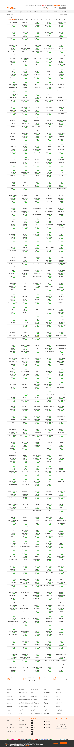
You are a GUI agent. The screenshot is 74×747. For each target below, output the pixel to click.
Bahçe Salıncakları (46, 703)
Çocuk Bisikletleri (9, 695)
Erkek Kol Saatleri (9, 709)
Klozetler (45, 695)
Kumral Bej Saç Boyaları (34, 709)
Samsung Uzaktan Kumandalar (23, 702)
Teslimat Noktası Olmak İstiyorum (23, 727)
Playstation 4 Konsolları (10, 699)
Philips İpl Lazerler (21, 689)
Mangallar (45, 710)
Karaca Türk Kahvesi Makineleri (23, 706)
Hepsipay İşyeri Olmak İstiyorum (23, 723)
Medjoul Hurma (33, 693)
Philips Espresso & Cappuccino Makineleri (24, 699)
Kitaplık (45, 706)
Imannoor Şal (21, 695)
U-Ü (54, 19)
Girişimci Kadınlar (44, 5)
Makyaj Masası (46, 693)
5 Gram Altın (45, 696)
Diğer (64, 19)
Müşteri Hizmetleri (50, 5)
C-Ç (27, 19)
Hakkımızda (8, 720)
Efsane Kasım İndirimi (58, 692)
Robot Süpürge (9, 700)
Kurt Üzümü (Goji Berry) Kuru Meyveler (36, 713)
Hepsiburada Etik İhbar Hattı (61, 730)
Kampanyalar (39, 5)
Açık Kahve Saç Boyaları (34, 700)
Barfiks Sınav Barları (46, 709)
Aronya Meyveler (33, 695)
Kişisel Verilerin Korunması (10, 727)
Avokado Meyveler (33, 692)
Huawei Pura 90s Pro (58, 696)
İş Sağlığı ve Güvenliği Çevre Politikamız (12, 731)
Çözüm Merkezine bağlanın (61, 720)
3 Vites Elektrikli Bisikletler (34, 706)
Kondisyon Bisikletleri (46, 713)
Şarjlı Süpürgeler (46, 702)
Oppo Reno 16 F (58, 706)
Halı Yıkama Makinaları (47, 692)
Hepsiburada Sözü (58, 686)
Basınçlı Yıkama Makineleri (47, 688)
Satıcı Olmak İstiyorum (22, 721)
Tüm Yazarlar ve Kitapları (59, 688)
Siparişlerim (26, 5)
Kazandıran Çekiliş (58, 699)
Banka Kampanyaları (22, 730)
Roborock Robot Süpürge (22, 688)
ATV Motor (8, 693)
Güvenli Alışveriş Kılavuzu (10, 730)
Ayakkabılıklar (45, 699)
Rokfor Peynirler (33, 710)
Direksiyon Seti (9, 713)
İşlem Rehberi (21, 731)
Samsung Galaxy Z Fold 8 (59, 707)
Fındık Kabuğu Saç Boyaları (35, 703)
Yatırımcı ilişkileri (9, 723)
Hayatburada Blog (21, 720)
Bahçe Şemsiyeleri (46, 707)
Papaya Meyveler (33, 702)
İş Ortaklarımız (9, 721)
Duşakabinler (8, 707)
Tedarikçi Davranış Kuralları (22, 724)
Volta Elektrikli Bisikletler (22, 693)
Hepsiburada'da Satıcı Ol (64, 5)
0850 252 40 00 (61, 726)
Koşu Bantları (8, 710)
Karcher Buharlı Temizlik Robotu (23, 709)
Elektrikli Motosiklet (9, 686)
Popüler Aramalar (58, 689)
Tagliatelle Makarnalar (34, 696)
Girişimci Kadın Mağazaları (19, 19)
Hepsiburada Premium (57, 5)
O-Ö (44, 19)
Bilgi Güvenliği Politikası (10, 728)
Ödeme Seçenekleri (21, 728)
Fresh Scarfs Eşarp (21, 686)
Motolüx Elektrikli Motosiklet (23, 700)
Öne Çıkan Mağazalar (11, 19)
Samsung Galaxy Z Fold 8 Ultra (60, 709)
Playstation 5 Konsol (9, 689)
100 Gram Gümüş (9, 703)
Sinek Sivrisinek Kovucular (10, 702)
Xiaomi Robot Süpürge (22, 707)
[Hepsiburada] (11, 7)
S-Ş (51, 19)
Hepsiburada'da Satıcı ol (63, 14)
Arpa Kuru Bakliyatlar (34, 699)
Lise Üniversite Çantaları (10, 696)
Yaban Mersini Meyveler (34, 686)
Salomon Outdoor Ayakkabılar (23, 692)
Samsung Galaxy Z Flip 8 (59, 710)
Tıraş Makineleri (46, 686)
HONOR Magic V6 (58, 713)
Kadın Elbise (8, 692)
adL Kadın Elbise (21, 713)
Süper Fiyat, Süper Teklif (32, 5)
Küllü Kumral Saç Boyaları (34, 688)
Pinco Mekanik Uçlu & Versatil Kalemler (24, 703)
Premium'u (12, 8)
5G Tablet (57, 703)
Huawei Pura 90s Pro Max (59, 695)
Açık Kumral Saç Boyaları (34, 689)
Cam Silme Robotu (9, 706)
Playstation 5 (57, 700)
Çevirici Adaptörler (46, 700)
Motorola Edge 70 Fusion (59, 702)
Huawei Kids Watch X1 (59, 693)
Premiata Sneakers (21, 710)
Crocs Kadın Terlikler (22, 696)
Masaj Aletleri (45, 689)
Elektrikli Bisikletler (9, 688)
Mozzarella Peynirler (34, 707)
